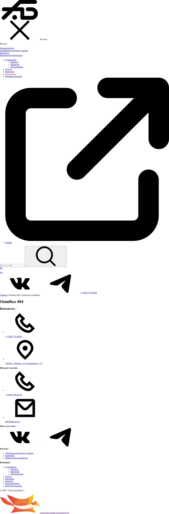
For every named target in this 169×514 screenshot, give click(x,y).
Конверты (9, 455)
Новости (14, 62)
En (1, 272)
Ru (1, 268)
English (8, 242)
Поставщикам (17, 67)
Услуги (8, 69)
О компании (10, 60)
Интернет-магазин (13, 486)
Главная (3, 295)
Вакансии (15, 64)
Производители (12, 483)
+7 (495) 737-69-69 (88, 293)
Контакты (9, 72)
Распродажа (10, 74)
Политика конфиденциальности (54, 513)
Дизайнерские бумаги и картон (19, 453)
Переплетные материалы (16, 458)
